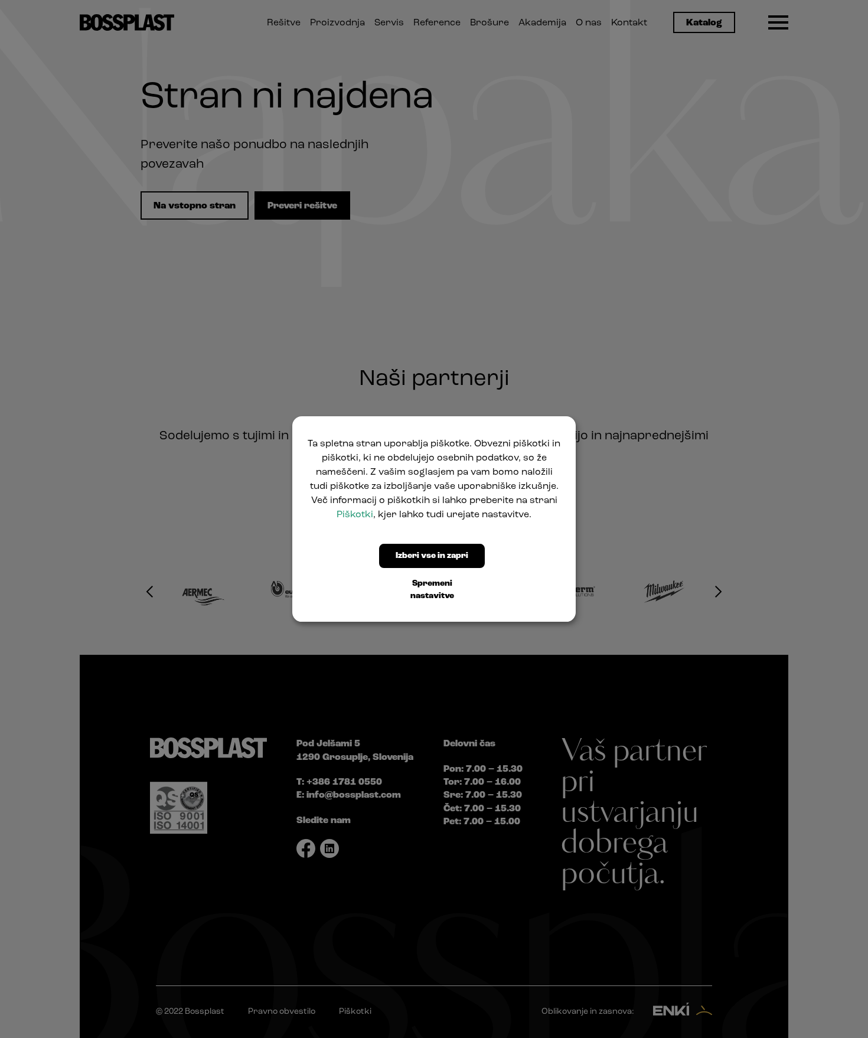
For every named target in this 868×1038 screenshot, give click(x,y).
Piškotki (355, 515)
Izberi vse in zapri (432, 555)
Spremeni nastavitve (432, 589)
